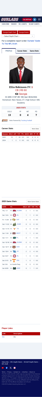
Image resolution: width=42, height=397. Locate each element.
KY (18, 251)
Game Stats (34, 51)
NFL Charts (23, 24)
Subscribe (5, 24)
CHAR (19, 224)
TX (18, 229)
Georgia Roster (24, 32)
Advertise (25, 372)
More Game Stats (33, 201)
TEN (17, 260)
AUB (17, 247)
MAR (18, 268)
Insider (14, 24)
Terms (3, 372)
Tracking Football (26, 120)
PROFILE (8, 51)
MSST (18, 233)
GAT (17, 220)
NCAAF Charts (34, 24)
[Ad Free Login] (34, 19)
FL (18, 238)
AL (18, 215)
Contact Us (16, 372)
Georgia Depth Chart (9, 32)
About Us (32, 372)
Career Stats (22, 51)
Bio (3, 337)
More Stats (35, 129)
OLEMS (19, 211)
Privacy (9, 372)
